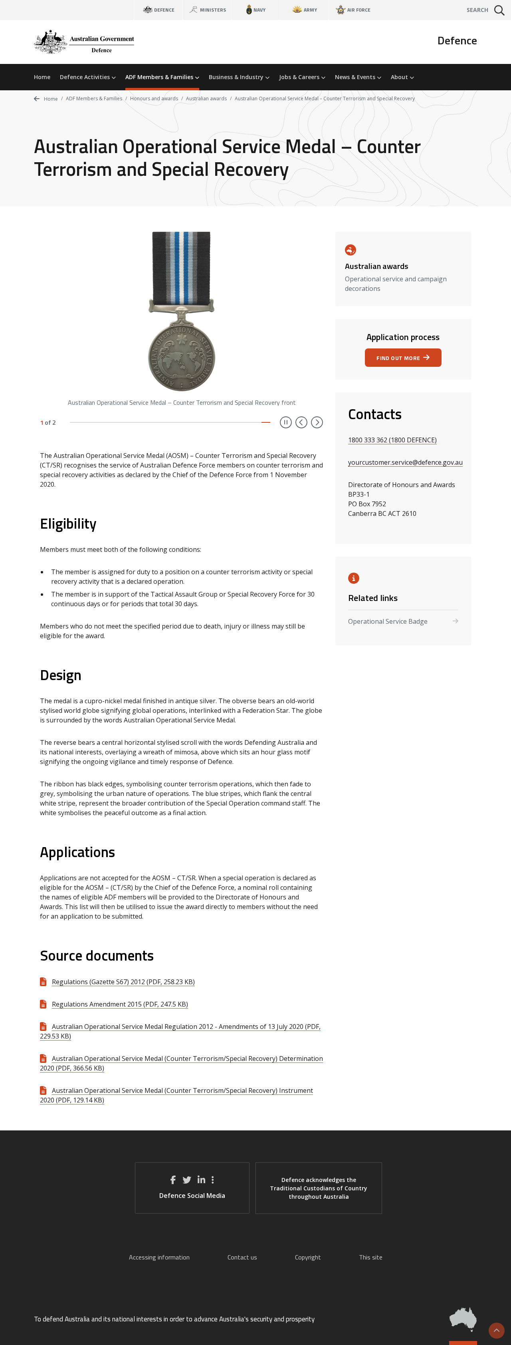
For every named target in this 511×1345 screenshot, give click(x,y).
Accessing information (159, 1257)
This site (370, 1257)
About (400, 77)
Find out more (398, 358)
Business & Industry (237, 77)
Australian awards (206, 98)
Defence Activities (85, 77)
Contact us (242, 1257)
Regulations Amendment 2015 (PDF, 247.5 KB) (120, 1004)
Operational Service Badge (388, 621)
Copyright (308, 1257)
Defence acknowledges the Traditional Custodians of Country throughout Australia (318, 1188)
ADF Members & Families (160, 77)
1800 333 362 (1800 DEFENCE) (392, 440)
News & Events (356, 77)
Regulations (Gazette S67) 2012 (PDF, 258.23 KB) (123, 981)
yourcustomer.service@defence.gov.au (405, 462)
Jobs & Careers (300, 77)
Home (42, 77)
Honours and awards (154, 98)
